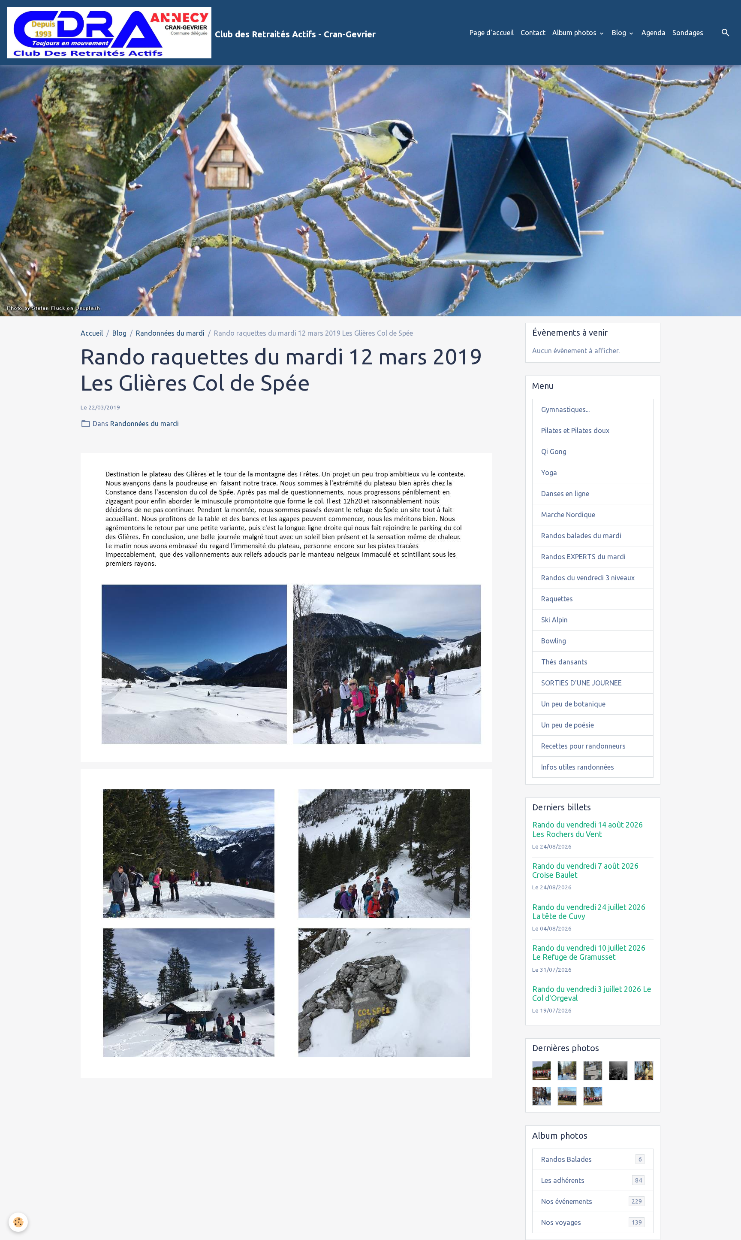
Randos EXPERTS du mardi (583, 557)
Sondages (687, 32)
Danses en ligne (565, 493)
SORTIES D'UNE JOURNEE (581, 683)
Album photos (575, 32)
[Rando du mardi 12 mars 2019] (286, 606)
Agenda (654, 32)
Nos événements (591, 1201)
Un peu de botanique (573, 704)
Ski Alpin (554, 620)
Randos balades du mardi (581, 536)
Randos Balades (591, 1159)
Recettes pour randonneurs (583, 746)
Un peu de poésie (567, 725)
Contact (533, 32)
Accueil (92, 333)
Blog (620, 32)
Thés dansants (564, 662)
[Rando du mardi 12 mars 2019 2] (286, 922)
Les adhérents (591, 1180)
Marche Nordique (568, 514)
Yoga (549, 472)
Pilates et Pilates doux (575, 430)
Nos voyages (591, 1222)
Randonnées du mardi (170, 333)
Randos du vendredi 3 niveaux (588, 578)
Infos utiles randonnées (577, 767)
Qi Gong (553, 451)
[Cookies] (18, 1222)
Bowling (553, 641)
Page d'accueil (492, 32)
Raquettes (557, 599)
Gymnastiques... (565, 409)
